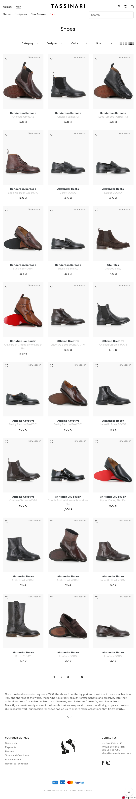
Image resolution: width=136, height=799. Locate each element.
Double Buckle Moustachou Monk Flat (68, 502)
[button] (129, 797)
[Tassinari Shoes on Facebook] (102, 763)
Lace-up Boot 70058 (113, 424)
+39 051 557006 (111, 750)
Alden (77, 701)
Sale (52, 14)
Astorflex (111, 701)
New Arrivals (38, 14)
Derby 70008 (68, 192)
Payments (10, 747)
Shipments (11, 743)
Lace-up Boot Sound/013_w (68, 344)
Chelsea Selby (113, 268)
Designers (21, 14)
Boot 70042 (23, 656)
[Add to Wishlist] (7, 58)
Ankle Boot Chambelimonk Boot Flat (23, 346)
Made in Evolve (85, 791)
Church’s (91, 701)
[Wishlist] (125, 6)
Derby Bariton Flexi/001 (23, 424)
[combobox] (111, 14)
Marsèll (9, 705)
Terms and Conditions (17, 755)
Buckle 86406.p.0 (68, 268)
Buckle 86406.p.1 (23, 268)
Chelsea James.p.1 (68, 116)
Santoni (61, 701)
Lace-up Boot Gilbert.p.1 (113, 116)
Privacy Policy (13, 759)
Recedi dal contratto (16, 763)
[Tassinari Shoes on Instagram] (108, 763)
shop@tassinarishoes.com (116, 753)
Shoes (6, 14)
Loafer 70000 (113, 192)
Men (18, 6)
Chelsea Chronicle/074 (113, 344)
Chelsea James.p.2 (23, 116)
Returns (9, 751)
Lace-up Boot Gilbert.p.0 (23, 192)
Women (7, 6)
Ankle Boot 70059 (23, 580)
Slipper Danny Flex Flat (113, 500)
